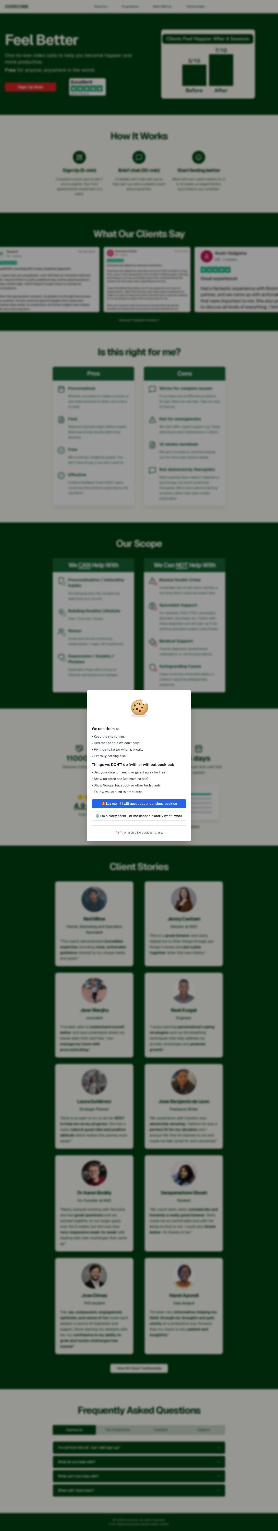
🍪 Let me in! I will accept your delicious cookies (139, 804)
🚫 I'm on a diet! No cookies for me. (139, 832)
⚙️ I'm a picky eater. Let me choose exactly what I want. (139, 816)
